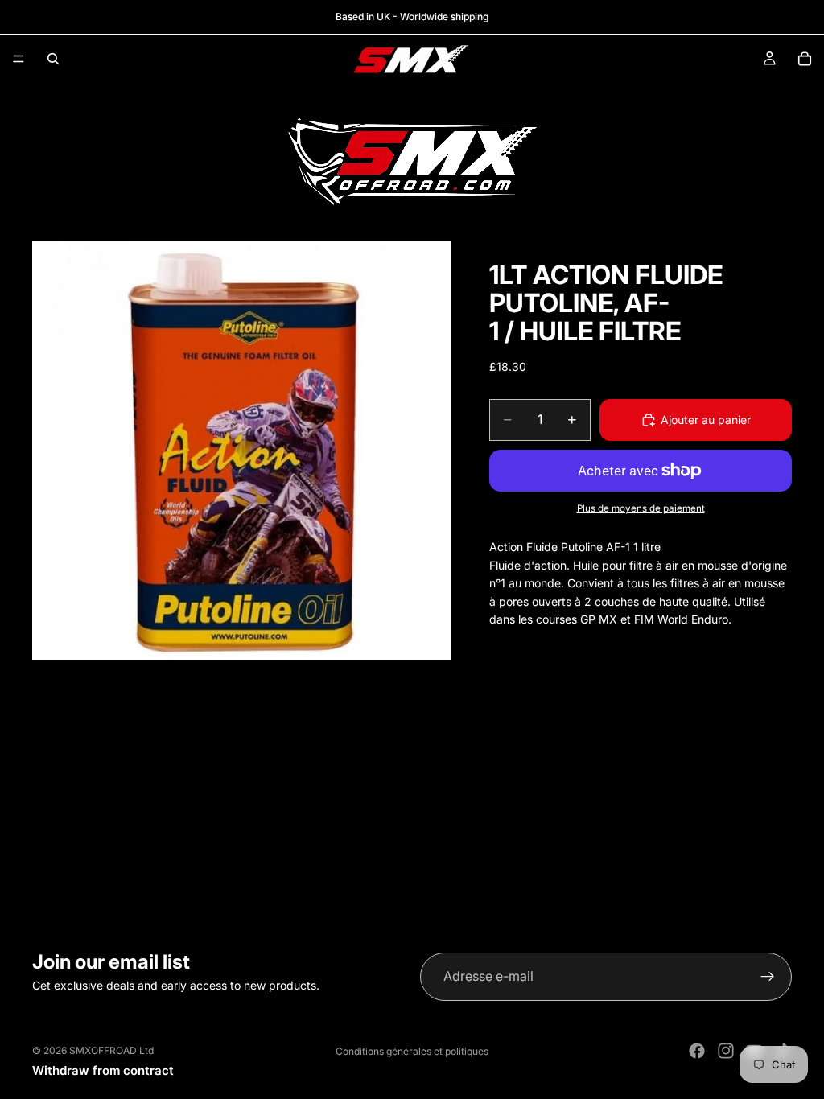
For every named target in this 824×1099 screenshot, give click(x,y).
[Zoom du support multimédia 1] (241, 450)
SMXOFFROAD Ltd (111, 1050)
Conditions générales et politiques (412, 1051)
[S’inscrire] (768, 977)
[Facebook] (697, 1050)
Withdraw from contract (103, 1070)
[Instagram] (725, 1050)
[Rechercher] (53, 58)
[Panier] (804, 58)
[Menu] (18, 58)
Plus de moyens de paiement (641, 508)
